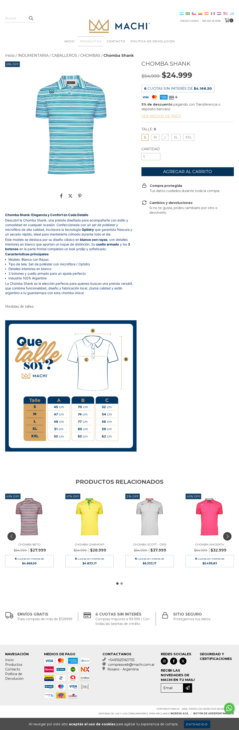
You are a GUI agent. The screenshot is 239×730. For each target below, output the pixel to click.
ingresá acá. (179, 713)
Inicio (69, 41)
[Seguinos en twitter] (182, 661)
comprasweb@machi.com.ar (131, 664)
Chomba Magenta (209, 544)
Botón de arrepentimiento (213, 713)
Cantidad (150, 149)
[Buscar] (30, 18)
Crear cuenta (189, 20)
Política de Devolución (153, 41)
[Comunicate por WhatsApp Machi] (229, 708)
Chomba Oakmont (89, 544)
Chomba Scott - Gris (149, 544)
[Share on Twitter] (70, 195)
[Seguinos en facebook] (173, 661)
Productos (90, 41)
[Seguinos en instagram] (164, 661)
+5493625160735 (121, 660)
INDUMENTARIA (33, 55)
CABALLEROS (64, 55)
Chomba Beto (29, 544)
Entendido (197, 724)
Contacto (116, 41)
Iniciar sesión (211, 20)
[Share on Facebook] (61, 195)
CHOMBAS (90, 55)
